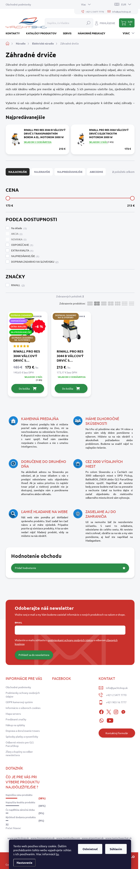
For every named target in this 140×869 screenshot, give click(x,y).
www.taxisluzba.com (68, 838)
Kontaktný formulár (117, 733)
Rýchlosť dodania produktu (21, 817)
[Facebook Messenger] (123, 711)
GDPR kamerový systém (19, 702)
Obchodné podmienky (18, 4)
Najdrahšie (42, 171)
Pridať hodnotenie (25, 567)
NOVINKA (18, 239)
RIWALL (17, 285)
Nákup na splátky (15, 725)
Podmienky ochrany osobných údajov (23, 694)
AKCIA (16, 234)
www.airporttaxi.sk (93, 838)
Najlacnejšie (17, 171)
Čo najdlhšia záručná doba (20, 809)
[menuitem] (14, 33)
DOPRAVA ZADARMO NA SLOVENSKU (34, 262)
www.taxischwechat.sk (118, 838)
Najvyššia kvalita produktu (20, 802)
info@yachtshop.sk (117, 687)
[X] (108, 711)
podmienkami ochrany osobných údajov (70, 640)
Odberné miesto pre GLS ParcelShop (20, 744)
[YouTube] (110, 720)
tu (57, 854)
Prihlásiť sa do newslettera (34, 654)
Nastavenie (24, 862)
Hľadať (88, 23)
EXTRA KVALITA (21, 250)
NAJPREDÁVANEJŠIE (24, 256)
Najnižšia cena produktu (19, 795)
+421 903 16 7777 (116, 702)
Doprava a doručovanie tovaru (23, 730)
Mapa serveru (13, 713)
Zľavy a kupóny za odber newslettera (19, 753)
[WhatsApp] (101, 720)
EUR (123, 4)
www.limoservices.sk (43, 838)
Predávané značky (16, 719)
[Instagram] (116, 711)
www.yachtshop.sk (18, 838)
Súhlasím (116, 849)
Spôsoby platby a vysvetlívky (22, 736)
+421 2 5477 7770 (116, 695)
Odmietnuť (90, 849)
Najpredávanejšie (69, 171)
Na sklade (18, 228)
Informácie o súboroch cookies (23, 707)
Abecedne (96, 171)
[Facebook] (101, 711)
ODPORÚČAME (21, 245)
